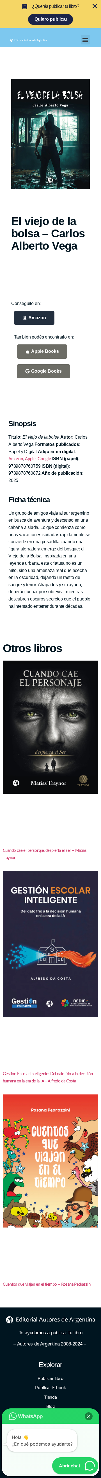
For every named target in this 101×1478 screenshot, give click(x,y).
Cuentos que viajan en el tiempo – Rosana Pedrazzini (47, 1284)
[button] (85, 39)
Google (44, 459)
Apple (30, 459)
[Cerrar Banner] (94, 6)
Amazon (15, 459)
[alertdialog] (50, 14)
